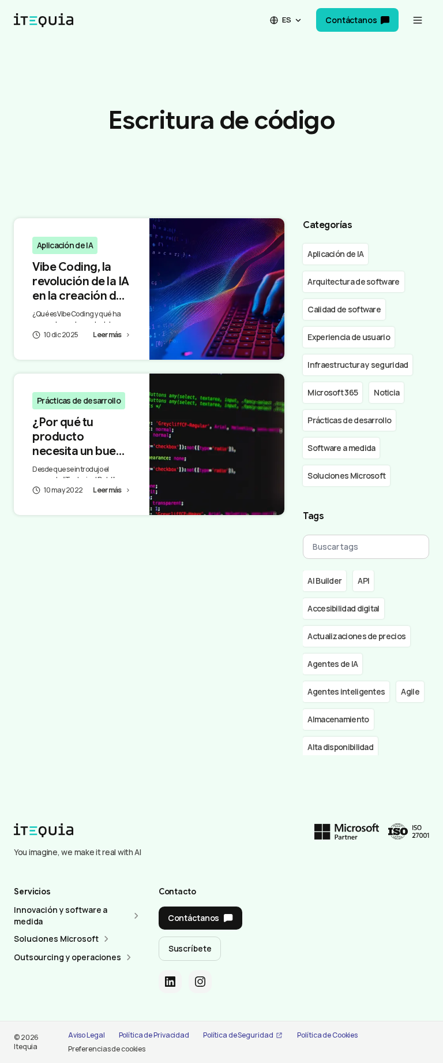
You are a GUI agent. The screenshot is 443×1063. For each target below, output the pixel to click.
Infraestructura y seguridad (357, 364)
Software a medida (341, 447)
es (286, 19)
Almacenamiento (338, 719)
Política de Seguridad (238, 1035)
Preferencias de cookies (106, 1049)
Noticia (386, 392)
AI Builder (324, 580)
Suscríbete (190, 948)
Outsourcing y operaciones (67, 957)
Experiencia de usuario (348, 336)
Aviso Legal (86, 1035)
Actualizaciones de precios (356, 636)
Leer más (107, 335)
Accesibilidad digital (343, 608)
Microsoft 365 (332, 392)
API (363, 580)
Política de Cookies (327, 1035)
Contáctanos (351, 19)
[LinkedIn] (170, 981)
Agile (410, 691)
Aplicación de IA (65, 245)
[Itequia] (43, 20)
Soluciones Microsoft (346, 475)
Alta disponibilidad (340, 746)
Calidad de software (344, 309)
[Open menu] (417, 20)
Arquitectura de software (353, 281)
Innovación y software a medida (60, 915)
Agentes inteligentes (346, 691)
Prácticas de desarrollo (79, 400)
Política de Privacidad (154, 1035)
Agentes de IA (332, 663)
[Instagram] (200, 981)
